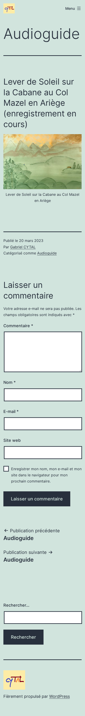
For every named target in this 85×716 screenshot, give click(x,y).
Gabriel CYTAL (23, 247)
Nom (9, 382)
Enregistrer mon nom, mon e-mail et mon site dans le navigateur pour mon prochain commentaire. (46, 475)
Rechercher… (16, 605)
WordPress (59, 696)
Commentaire (18, 325)
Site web (12, 440)
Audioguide (47, 253)
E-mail (11, 411)
